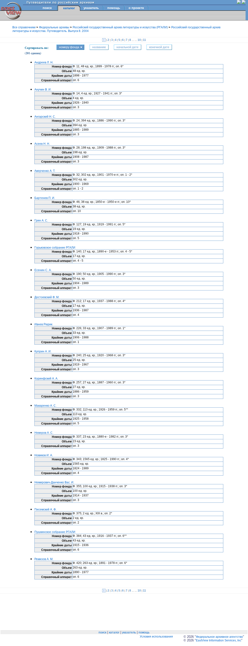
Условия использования (156, 636)
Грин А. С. (41, 220)
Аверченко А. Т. (44, 171)
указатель (91, 8)
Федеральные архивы (54, 27)
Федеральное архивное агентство (219, 636)
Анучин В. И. (42, 89)
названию (99, 47)
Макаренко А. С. (45, 405)
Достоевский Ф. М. (46, 297)
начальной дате (127, 47)
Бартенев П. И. (44, 198)
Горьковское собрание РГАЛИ (54, 247)
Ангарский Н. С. (45, 116)
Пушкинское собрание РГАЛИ (54, 532)
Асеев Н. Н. (42, 143)
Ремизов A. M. (43, 559)
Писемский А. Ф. (45, 509)
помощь (113, 8)
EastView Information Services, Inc (218, 640)
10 (140, 40)
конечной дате (159, 47)
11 (144, 40)
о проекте (136, 8)
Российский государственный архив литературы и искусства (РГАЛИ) (121, 27)
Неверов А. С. (43, 432)
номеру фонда (69, 47)
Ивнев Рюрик (43, 324)
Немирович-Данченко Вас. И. (54, 482)
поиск (47, 8)
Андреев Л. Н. (43, 62)
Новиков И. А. (43, 455)
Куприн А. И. (42, 351)
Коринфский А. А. (46, 378)
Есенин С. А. (43, 270)
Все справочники (24, 27)
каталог (114, 632)
